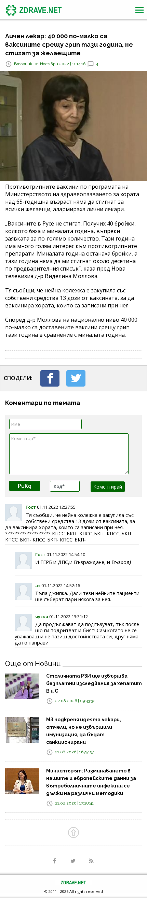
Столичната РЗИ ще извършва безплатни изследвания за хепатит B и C (94, 683)
